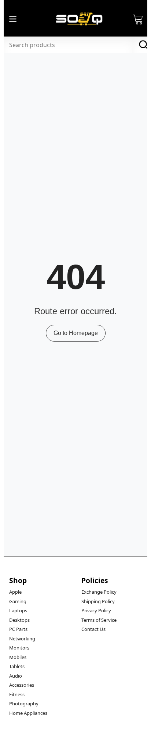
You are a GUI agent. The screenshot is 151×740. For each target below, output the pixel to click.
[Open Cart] (138, 19)
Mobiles (17, 657)
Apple (15, 592)
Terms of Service (99, 620)
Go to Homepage (76, 333)
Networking (22, 638)
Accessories (21, 685)
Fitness (17, 694)
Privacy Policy (96, 610)
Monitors (19, 647)
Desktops (19, 620)
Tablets (17, 666)
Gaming (17, 601)
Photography (23, 703)
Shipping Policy (98, 601)
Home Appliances (28, 713)
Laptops (18, 610)
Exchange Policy (99, 592)
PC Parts (18, 629)
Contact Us (93, 629)
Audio (15, 675)
